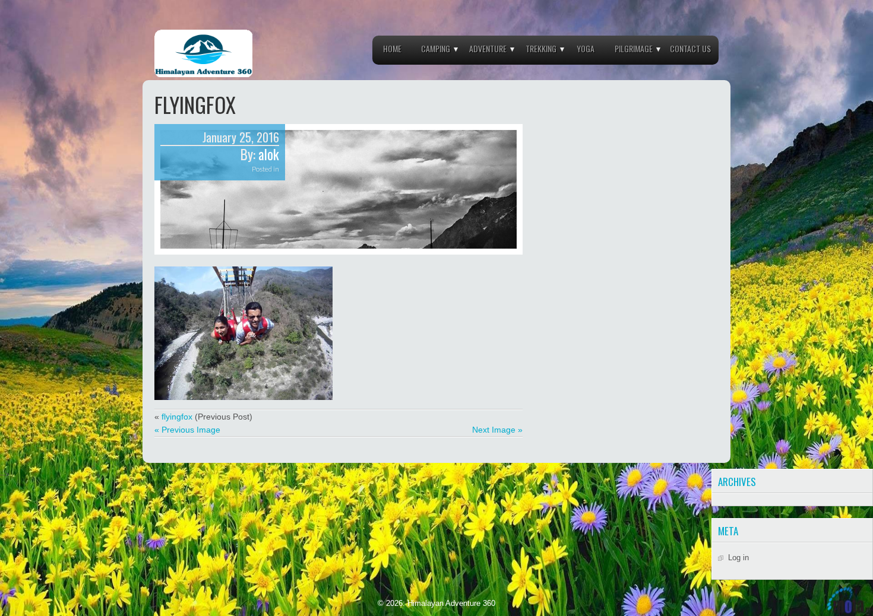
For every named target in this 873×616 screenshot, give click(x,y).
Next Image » (497, 429)
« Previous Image (187, 429)
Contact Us (690, 48)
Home (392, 48)
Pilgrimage (634, 48)
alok (268, 154)
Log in (738, 557)
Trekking (541, 48)
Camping (435, 48)
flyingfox (177, 416)
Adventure (488, 48)
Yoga (585, 48)
